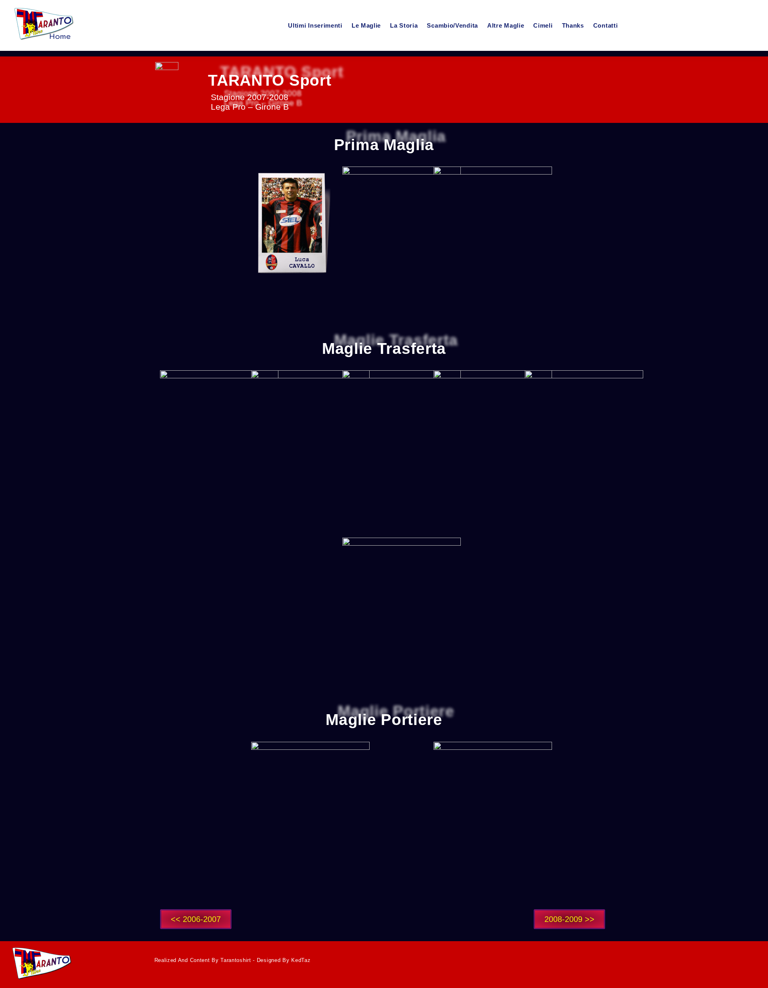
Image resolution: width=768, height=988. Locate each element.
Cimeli (542, 25)
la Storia (404, 25)
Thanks (573, 25)
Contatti (605, 25)
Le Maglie (366, 25)
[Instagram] (756, 964)
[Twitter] (741, 964)
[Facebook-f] (726, 964)
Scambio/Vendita (452, 25)
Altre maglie (505, 25)
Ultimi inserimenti (315, 25)
